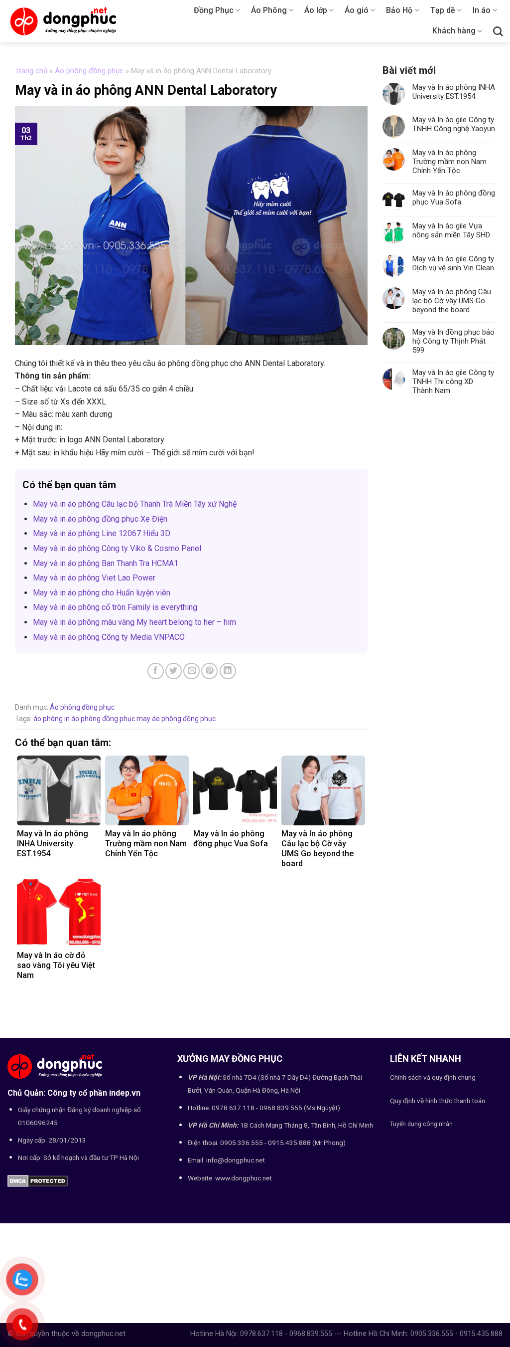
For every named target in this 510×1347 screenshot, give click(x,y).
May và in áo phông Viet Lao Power (94, 577)
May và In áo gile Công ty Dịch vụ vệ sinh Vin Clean (453, 263)
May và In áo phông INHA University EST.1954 (453, 92)
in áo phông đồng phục (99, 719)
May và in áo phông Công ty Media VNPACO (109, 637)
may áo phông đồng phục (176, 719)
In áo (482, 10)
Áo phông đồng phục (89, 70)
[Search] (498, 31)
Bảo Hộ (399, 10)
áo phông (48, 719)
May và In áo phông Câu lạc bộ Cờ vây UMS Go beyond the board (451, 300)
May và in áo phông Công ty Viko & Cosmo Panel (117, 548)
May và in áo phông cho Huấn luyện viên (101, 592)
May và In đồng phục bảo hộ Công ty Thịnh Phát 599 (453, 341)
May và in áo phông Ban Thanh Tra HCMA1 (105, 563)
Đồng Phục (214, 10)
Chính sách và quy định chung (433, 1077)
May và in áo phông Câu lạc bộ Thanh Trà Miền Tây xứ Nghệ (135, 504)
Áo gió (357, 10)
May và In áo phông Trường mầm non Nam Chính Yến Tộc (449, 161)
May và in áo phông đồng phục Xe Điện (100, 519)
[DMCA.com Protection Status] (37, 1180)
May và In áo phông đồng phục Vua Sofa (453, 197)
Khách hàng (454, 30)
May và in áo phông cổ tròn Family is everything (115, 607)
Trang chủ (31, 70)
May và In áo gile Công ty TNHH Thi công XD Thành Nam (453, 381)
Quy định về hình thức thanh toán (437, 1101)
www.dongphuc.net (243, 1178)
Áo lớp (315, 10)
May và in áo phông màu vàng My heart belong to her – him (134, 622)
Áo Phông (269, 10)
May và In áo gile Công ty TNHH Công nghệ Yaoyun (453, 124)
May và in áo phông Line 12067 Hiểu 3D (101, 533)
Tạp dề (442, 10)
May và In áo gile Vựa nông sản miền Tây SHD (451, 230)
